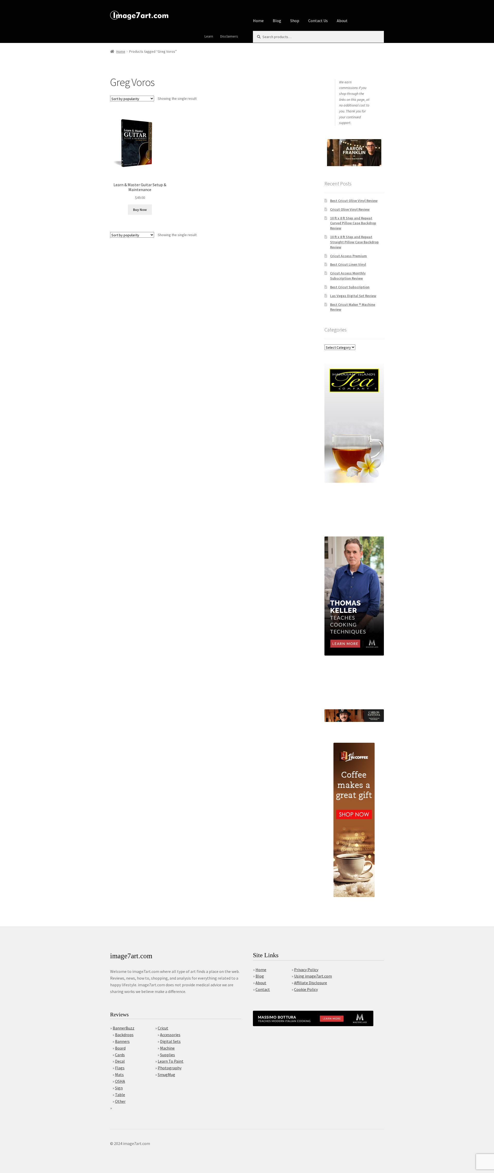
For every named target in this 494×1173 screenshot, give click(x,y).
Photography (169, 1067)
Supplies (167, 1054)
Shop (294, 20)
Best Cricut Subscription (349, 287)
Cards (120, 1054)
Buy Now (140, 209)
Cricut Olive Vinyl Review (349, 209)
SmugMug (166, 1074)
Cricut (163, 1028)
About (342, 20)
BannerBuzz (123, 1028)
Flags (120, 1067)
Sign (119, 1087)
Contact (262, 989)
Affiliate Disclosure (310, 982)
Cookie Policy (306, 989)
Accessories (170, 1034)
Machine (167, 1048)
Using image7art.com (313, 976)
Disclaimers (229, 36)
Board (120, 1048)
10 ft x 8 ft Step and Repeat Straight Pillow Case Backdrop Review (354, 242)
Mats (119, 1074)
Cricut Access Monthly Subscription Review (348, 276)
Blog (277, 20)
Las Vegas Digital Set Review (353, 295)
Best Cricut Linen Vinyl (348, 264)
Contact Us (318, 20)
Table (120, 1094)
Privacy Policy (306, 969)
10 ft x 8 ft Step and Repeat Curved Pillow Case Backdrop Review (353, 223)
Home (258, 20)
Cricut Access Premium (348, 256)
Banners (122, 1041)
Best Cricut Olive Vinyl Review (353, 200)
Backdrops (124, 1034)
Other (120, 1101)
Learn (209, 36)
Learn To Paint (170, 1061)
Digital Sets (170, 1041)
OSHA (120, 1081)
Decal (120, 1061)
